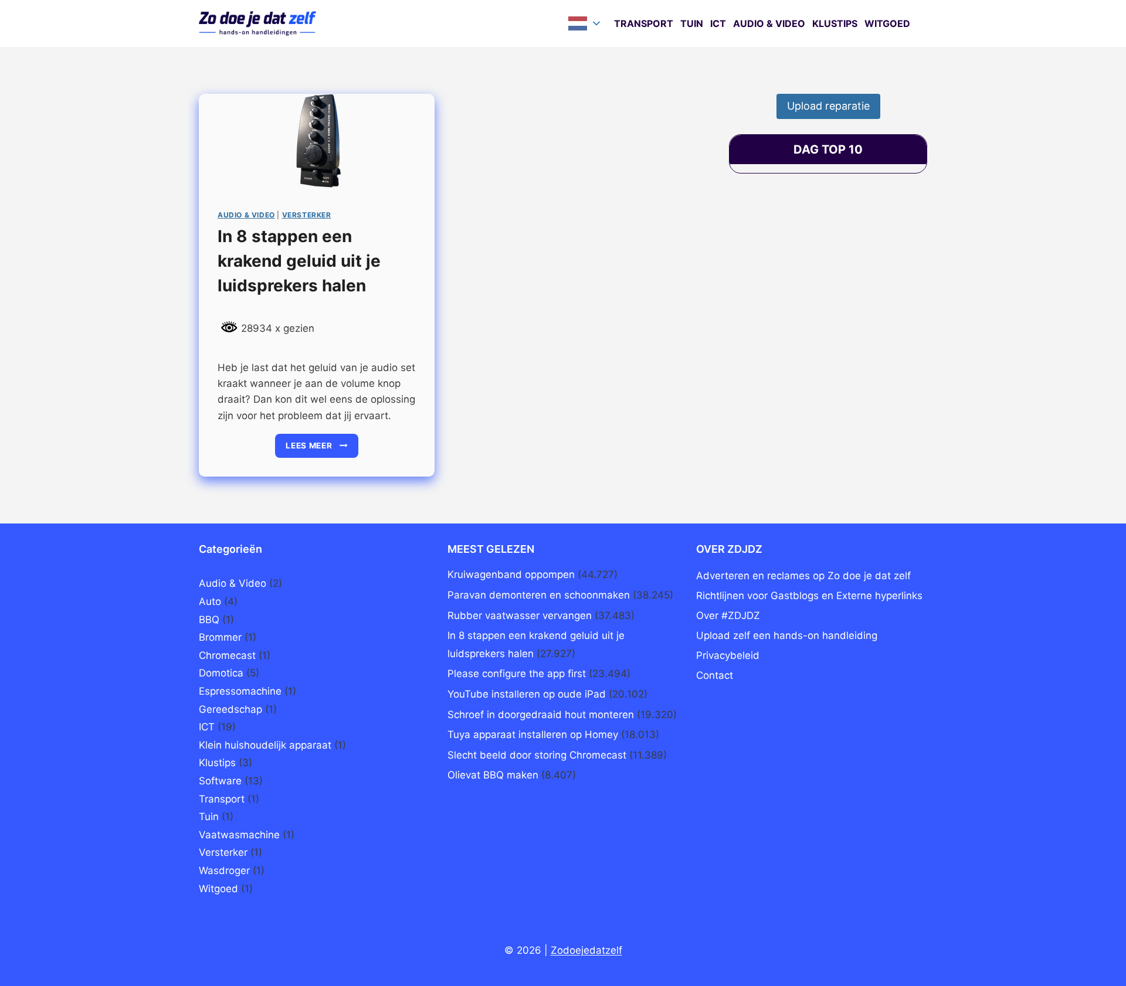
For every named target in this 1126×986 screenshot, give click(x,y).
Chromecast (227, 655)
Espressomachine (240, 691)
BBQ (209, 619)
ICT (718, 23)
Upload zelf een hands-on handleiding (786, 635)
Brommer (220, 637)
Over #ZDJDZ (728, 615)
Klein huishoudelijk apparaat (265, 745)
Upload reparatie (828, 106)
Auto (210, 601)
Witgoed (887, 23)
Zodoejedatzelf (586, 950)
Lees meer (322, 449)
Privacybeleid (727, 655)
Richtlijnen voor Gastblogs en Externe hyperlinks (809, 595)
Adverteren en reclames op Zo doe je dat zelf (803, 576)
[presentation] (317, 142)
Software (220, 781)
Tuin (691, 23)
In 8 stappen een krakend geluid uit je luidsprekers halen (299, 260)
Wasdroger (224, 870)
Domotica (221, 673)
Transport (643, 23)
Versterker (306, 214)
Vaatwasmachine (239, 835)
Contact (714, 675)
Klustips (834, 23)
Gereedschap (230, 709)
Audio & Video (769, 23)
